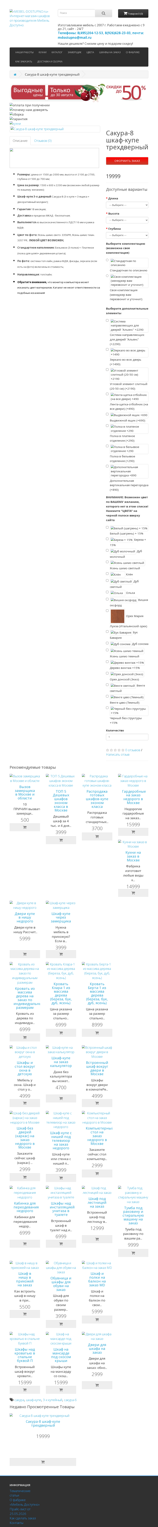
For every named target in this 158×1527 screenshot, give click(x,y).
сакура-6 (70, 1400)
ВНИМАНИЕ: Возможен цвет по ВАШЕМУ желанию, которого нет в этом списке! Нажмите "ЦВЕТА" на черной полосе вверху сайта (127, 508)
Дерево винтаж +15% (125, 668)
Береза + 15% (128, 542)
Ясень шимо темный (124, 656)
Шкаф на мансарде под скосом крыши (61, 1355)
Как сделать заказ (23, 1518)
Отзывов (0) (43, 140)
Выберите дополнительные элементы (127, 311)
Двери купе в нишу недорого (25, 917)
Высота (113, 213)
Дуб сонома (139, 644)
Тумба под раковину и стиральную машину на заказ (133, 1215)
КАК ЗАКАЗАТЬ (23, 61)
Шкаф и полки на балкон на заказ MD (97, 1279)
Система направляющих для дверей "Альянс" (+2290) (127, 339)
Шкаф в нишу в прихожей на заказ (25, 1279)
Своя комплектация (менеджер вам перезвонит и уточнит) (126, 294)
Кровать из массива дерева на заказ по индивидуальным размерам (29, 998)
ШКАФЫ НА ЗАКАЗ (110, 52)
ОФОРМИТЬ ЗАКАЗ (127, 161)
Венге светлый (127, 688)
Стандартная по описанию (128, 270)
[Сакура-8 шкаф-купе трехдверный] (55, 129)
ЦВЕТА (90, 52)
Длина (113, 198)
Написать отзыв (117, 754)
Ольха (130, 593)
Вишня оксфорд (129, 602)
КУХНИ (42, 52)
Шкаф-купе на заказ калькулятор (61, 1062)
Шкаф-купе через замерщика (61, 917)
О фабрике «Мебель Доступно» (25, 1502)
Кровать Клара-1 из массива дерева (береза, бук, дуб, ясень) (61, 993)
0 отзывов (132, 750)
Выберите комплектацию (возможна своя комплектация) (125, 248)
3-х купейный (52, 1400)
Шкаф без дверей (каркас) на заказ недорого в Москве (25, 1137)
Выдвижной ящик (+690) (127, 420)
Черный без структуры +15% (126, 720)
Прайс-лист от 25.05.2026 (20, 1511)
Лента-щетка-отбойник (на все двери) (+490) (129, 406)
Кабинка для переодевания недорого (26, 1207)
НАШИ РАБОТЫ (24, 52)
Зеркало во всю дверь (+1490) (125, 362)
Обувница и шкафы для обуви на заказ (60, 1284)
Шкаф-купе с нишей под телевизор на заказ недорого (61, 1140)
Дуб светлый (124, 584)
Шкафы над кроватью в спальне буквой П (24, 1355)
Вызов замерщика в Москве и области (25, 792)
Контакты (16, 1522)
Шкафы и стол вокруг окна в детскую (25, 1068)
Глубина (114, 229)
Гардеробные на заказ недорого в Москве (134, 797)
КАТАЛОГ (57, 52)
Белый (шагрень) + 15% (126, 533)
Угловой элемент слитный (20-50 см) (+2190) (128, 386)
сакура (19, 1400)
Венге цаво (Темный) (125, 702)
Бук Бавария (124, 635)
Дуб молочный (126, 554)
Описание (20, 140)
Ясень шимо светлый (125, 568)
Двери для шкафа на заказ (97, 1348)
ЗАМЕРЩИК (74, 52)
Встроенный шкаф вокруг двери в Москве (97, 1068)
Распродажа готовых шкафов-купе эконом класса (97, 799)
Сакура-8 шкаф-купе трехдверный (43, 1423)
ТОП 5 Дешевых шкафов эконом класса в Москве (61, 801)
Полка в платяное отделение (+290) (122, 438)
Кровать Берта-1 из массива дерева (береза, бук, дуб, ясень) (97, 993)
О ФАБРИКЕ (133, 52)
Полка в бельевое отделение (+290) (122, 458)
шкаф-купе (33, 1400)
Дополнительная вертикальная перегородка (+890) (129, 485)
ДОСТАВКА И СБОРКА (49, 61)
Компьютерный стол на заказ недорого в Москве (100, 1136)
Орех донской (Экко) (124, 679)
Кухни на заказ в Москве (133, 856)
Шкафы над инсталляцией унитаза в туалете (62, 1209)
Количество (115, 730)
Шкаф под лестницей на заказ (97, 1202)
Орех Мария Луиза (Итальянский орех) (128, 621)
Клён (129, 574)
